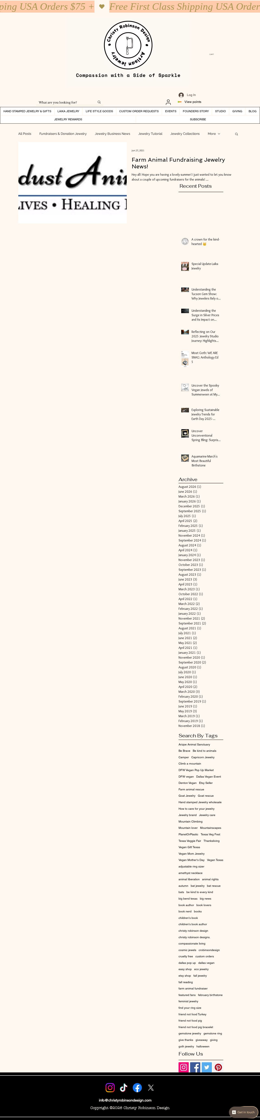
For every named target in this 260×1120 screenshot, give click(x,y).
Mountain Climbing (191, 821)
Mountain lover (188, 827)
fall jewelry (200, 975)
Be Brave (184, 750)
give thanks (186, 1040)
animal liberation (189, 879)
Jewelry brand (188, 815)
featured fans (187, 995)
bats (181, 892)
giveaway (202, 1040)
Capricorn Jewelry (202, 757)
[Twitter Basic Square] (207, 1067)
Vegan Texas (215, 860)
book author (186, 905)
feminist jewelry (188, 1001)
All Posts (24, 134)
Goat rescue (206, 795)
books (198, 911)
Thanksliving (212, 840)
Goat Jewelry (187, 795)
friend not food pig (190, 1020)
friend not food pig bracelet (196, 1027)
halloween (202, 1046)
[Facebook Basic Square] (195, 1067)
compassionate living (192, 943)
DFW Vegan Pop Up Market (196, 770)
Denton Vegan (188, 782)
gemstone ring (213, 1033)
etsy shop (185, 975)
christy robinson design (193, 930)
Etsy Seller (206, 782)
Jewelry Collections (185, 134)
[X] (151, 1088)
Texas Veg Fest (210, 834)
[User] (168, 102)
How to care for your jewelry (196, 808)
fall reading (186, 982)
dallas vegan (206, 962)
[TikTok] (124, 1088)
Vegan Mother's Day (192, 860)
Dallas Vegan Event (208, 776)
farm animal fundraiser (193, 988)
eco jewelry (201, 969)
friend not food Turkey (192, 1014)
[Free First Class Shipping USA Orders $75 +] (130, 7)
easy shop (185, 969)
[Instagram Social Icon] (184, 1067)
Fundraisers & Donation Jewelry (63, 134)
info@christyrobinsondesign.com (125, 1100)
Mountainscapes (210, 827)
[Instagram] (110, 1088)
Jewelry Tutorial (150, 134)
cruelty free (186, 956)
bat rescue (214, 885)
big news (205, 898)
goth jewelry (186, 1046)
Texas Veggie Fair (190, 840)
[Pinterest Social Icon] (218, 1067)
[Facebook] (137, 1088)
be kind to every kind (199, 892)
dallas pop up (187, 962)
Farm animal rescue (191, 789)
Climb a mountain (190, 763)
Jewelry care (207, 815)
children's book (188, 918)
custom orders (204, 956)
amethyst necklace (191, 873)
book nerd (185, 911)
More (212, 134)
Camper (184, 757)
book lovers (203, 905)
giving (214, 1040)
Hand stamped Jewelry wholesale (200, 802)
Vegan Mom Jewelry (192, 853)
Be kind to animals (204, 750)
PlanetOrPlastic (188, 834)
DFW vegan (186, 776)
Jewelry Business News (112, 134)
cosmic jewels (187, 950)
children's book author (193, 924)
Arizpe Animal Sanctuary (194, 744)
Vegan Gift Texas (189, 847)
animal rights (210, 879)
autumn (183, 885)
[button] (212, 54)
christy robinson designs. (194, 937)
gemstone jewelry (190, 1033)
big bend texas (188, 898)
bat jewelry (198, 885)
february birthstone (210, 995)
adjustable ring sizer (191, 866)
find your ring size (190, 1007)
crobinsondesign (209, 950)
